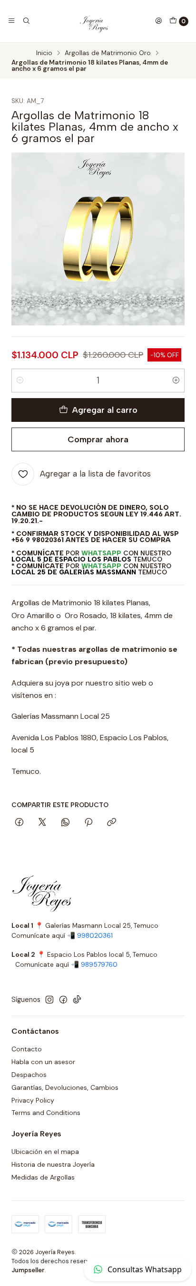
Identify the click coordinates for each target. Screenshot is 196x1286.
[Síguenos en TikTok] (77, 999)
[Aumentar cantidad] (176, 380)
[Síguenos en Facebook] (63, 999)
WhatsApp (101, 553)
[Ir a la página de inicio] (92, 21)
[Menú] (11, 21)
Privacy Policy (32, 1100)
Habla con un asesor (43, 1061)
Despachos (29, 1074)
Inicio (44, 53)
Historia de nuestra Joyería (53, 1164)
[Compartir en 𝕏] (42, 822)
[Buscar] (25, 21)
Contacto (26, 1049)
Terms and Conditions (45, 1112)
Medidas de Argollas (43, 1177)
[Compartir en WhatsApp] (65, 822)
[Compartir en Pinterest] (88, 822)
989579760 (99, 965)
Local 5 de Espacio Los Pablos (71, 559)
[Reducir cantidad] (20, 380)
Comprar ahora (98, 439)
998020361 (95, 936)
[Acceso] (158, 21)
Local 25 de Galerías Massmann (73, 572)
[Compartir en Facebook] (19, 822)
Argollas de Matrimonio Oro (108, 53)
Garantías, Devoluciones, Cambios (64, 1087)
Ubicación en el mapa (45, 1151)
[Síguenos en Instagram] (49, 999)
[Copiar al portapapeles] (111, 822)
